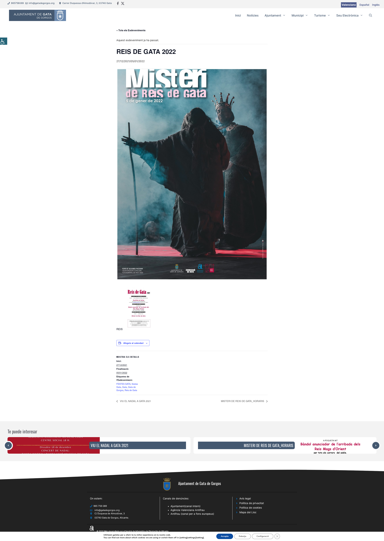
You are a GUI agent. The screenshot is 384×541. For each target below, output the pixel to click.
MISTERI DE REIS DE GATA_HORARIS (243, 401)
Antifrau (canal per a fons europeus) (192, 513)
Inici (238, 15)
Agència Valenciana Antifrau (188, 510)
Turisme (320, 15)
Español (364, 4)
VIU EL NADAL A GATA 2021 (135, 401)
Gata (124, 386)
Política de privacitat (251, 503)
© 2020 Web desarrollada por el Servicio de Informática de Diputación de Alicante (132, 531)
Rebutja (242, 536)
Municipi (298, 15)
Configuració (262, 536)
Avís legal (245, 498)
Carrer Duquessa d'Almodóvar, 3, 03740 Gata (87, 3)
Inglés (376, 4)
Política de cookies (250, 507)
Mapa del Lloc (247, 512)
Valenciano (349, 4)
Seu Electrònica (347, 15)
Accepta (225, 536)
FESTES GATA (123, 383)
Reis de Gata (131, 390)
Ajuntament (273, 15)
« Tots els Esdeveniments (131, 30)
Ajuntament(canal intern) (185, 506)
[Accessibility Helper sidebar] (3, 41)
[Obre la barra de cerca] (370, 15)
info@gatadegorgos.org (41, 3)
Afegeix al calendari (133, 343)
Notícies (253, 15)
